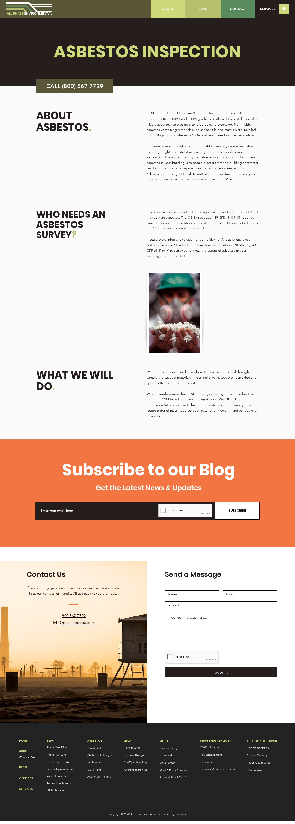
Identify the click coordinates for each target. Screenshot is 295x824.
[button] (284, 9)
